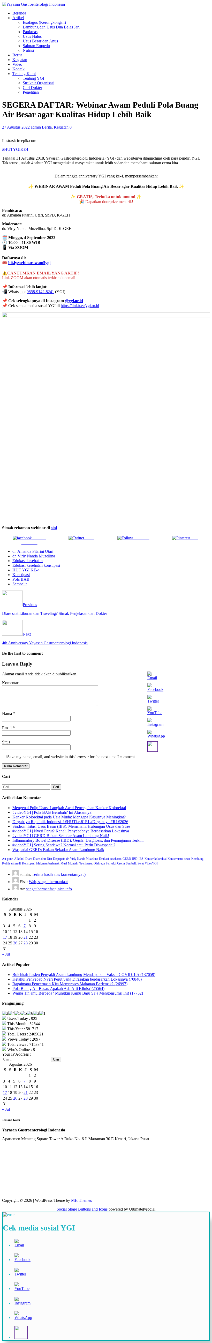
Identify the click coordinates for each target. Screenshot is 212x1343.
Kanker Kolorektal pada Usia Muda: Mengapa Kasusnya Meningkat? (69, 817)
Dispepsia (59, 859)
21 (26, 937)
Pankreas (30, 31)
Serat (141, 863)
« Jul (6, 954)
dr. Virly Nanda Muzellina (33, 556)
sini (54, 528)
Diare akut (39, 859)
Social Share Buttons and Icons (82, 1209)
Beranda (19, 13)
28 (26, 943)
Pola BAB (20, 579)
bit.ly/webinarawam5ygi (29, 262)
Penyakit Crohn (115, 863)
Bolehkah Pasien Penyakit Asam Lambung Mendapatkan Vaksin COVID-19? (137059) (83, 974)
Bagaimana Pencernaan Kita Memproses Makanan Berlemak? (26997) (69, 984)
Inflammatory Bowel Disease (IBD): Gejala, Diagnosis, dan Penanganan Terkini (77, 840)
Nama (7, 713)
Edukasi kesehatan (27, 560)
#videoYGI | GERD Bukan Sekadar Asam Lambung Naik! (60, 835)
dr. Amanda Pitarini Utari (32, 551)
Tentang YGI (33, 78)
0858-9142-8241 (40, 291)
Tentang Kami (24, 73)
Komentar (10, 683)
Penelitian (31, 92)
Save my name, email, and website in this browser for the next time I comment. (71, 757)
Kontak (18, 69)
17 (5, 937)
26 (15, 943)
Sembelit (19, 584)
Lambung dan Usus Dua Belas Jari (51, 27)
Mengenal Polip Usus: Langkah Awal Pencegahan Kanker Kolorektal (69, 807)
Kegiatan (19, 59)
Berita (17, 55)
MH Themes (81, 1200)
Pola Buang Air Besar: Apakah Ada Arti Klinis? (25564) (58, 988)
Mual (63, 863)
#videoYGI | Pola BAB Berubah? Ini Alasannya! (52, 812)
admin (36, 127)
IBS (141, 859)
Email (7, 728)
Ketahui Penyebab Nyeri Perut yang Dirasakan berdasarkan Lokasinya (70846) (77, 979)
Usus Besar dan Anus (40, 41)
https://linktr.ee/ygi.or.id (80, 305)
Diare (28, 859)
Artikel (18, 18)
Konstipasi (21, 574)
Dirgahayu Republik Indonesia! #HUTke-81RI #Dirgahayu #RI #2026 (70, 821)
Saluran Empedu (36, 45)
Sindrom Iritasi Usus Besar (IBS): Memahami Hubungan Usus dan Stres (71, 826)
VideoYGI (151, 863)
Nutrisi (28, 50)
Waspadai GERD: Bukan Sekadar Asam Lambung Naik (58, 849)
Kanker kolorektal (155, 859)
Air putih (7, 859)
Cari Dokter (32, 87)
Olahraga (99, 863)
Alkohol (19, 859)
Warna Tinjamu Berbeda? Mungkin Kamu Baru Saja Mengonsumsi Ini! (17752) (77, 993)
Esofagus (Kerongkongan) (44, 22)
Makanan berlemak (47, 863)
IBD (135, 859)
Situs (6, 742)
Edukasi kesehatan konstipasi (36, 565)
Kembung (197, 859)
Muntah (73, 863)
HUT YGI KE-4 (26, 570)
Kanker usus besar (179, 859)
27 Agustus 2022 (16, 127)
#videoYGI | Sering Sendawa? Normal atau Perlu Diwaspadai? (63, 845)
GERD (127, 859)
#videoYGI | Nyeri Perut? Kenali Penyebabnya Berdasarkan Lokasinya (70, 831)
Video (17, 64)
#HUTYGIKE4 (15, 149)
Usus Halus (32, 36)
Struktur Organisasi (38, 83)
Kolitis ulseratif (11, 863)
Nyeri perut (86, 863)
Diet (49, 859)
